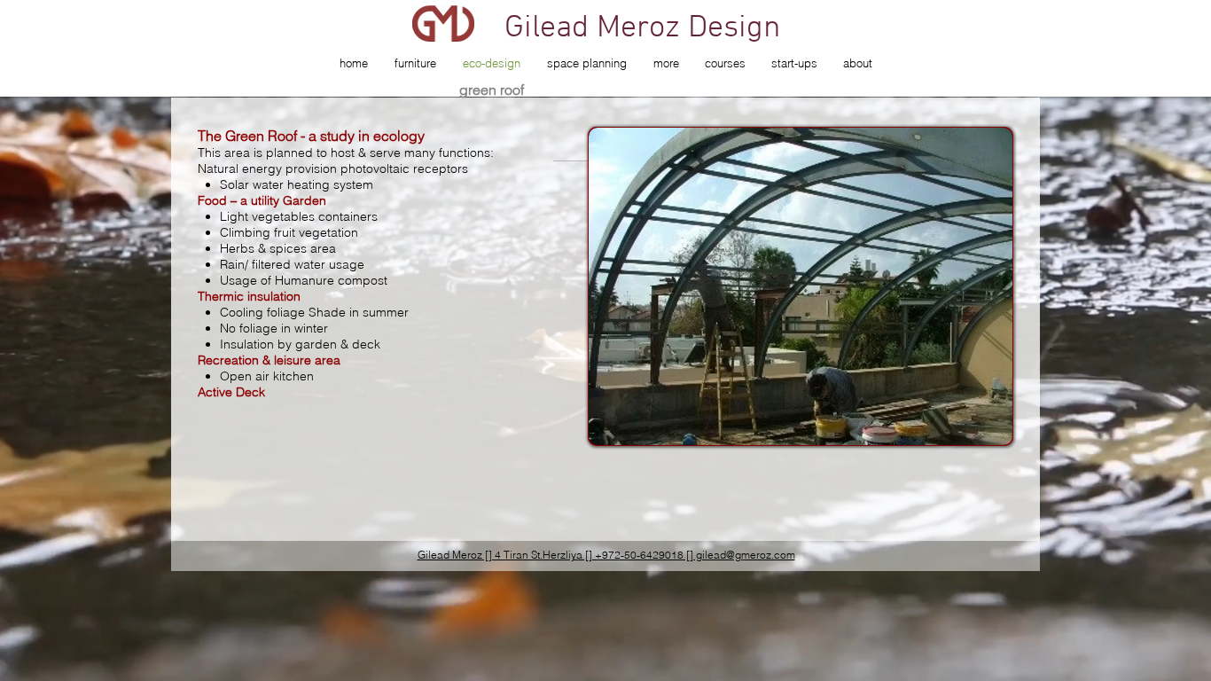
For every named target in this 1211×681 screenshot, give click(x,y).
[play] (975, 429)
